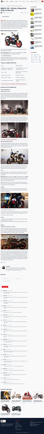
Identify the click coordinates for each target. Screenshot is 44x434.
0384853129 (35, 425)
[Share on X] (25, 12)
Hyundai (40, 62)
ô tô (31, 57)
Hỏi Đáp (31, 1)
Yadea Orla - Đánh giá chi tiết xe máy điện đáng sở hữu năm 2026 (16, 401)
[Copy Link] (27, 12)
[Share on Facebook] (24, 12)
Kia (37, 60)
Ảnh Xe (24, 1)
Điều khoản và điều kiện (18, 426)
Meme (32, 54)
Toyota (37, 62)
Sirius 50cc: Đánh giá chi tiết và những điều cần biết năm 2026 (5, 414)
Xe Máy (7, 1)
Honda (38, 54)
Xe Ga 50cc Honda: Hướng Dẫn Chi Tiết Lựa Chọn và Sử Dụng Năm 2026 (27, 401)
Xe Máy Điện (11, 1)
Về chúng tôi (17, 423)
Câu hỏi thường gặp (18, 429)
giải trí (34, 57)
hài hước (35, 54)
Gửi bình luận (5, 286)
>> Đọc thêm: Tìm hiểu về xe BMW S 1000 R (9, 139)
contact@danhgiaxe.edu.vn (36, 424)
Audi (34, 60)
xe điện (40, 57)
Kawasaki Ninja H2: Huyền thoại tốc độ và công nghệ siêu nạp (16, 414)
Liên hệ (16, 427)
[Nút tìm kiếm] (42, 1)
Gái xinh (32, 60)
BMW (4, 262)
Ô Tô (20, 1)
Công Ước (8, 266)
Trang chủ (16, 1)
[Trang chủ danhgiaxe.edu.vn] (3, 1)
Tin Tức (27, 1)
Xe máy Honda (33, 62)
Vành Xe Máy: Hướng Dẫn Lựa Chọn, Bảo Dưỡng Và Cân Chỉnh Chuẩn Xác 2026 (6, 401)
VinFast (40, 60)
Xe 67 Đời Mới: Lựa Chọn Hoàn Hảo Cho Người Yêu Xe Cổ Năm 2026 (38, 401)
